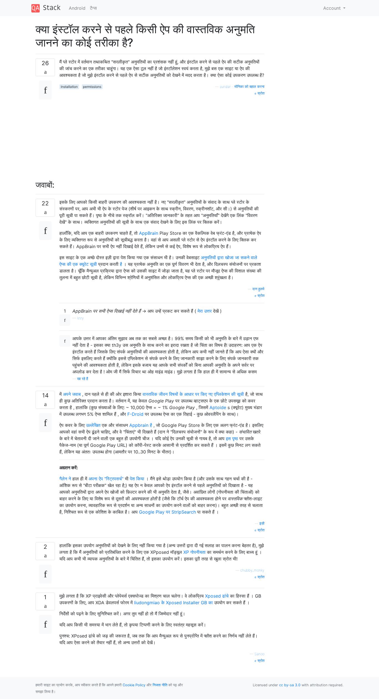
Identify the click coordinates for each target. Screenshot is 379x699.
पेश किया (137, 478)
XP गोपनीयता (194, 552)
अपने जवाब (72, 394)
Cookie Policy (134, 685)
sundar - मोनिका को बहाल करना (242, 87)
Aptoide (217, 407)
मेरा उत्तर (205, 311)
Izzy (80, 318)
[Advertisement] (161, 135)
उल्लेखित (93, 425)
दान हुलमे (258, 289)
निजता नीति (160, 685)
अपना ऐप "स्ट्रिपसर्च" (106, 478)
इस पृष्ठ (232, 438)
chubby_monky (252, 570)
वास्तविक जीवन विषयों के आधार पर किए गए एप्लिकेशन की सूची (193, 394)
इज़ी (261, 523)
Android (77, 8)
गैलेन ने (65, 478)
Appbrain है (140, 425)
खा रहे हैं (82, 379)
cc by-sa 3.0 (289, 685)
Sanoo (259, 654)
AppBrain (148, 233)
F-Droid (135, 414)
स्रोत (260, 93)
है (121, 264)
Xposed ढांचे (217, 596)
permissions (92, 87)
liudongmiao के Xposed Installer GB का (173, 602)
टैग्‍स (93, 8)
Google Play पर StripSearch (167, 512)
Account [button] (332, 8)
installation (69, 87)
